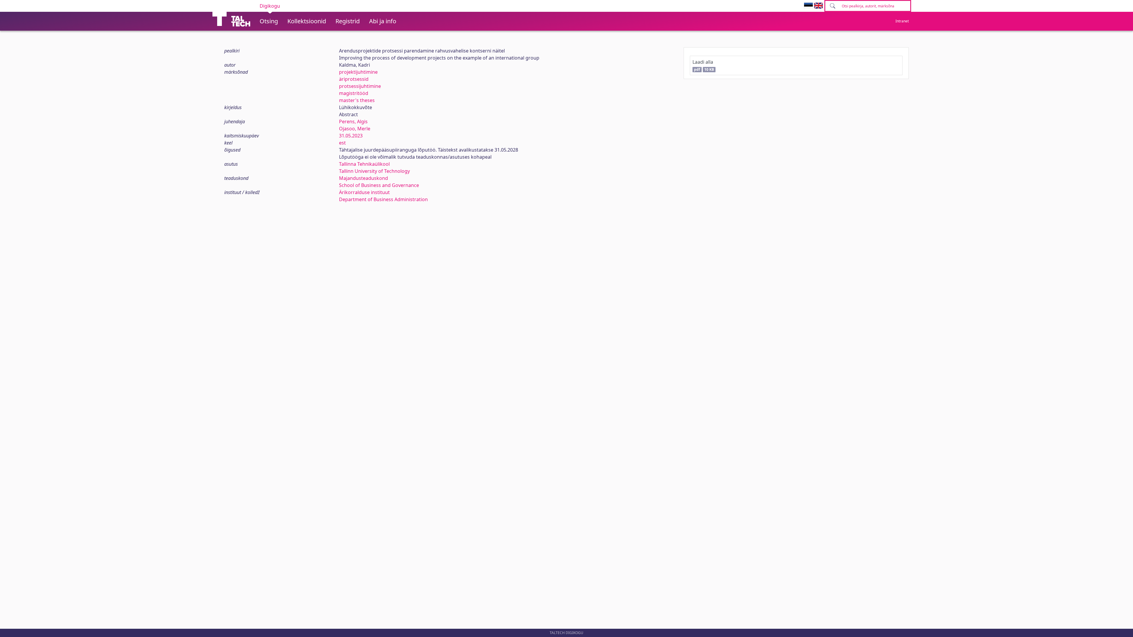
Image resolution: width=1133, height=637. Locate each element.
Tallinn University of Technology (374, 171)
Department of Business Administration (383, 199)
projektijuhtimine (358, 72)
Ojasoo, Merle (354, 128)
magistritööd (353, 93)
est (342, 142)
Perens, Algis (353, 121)
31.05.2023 (351, 135)
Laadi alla (703, 65)
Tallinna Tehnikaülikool (364, 164)
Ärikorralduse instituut (364, 192)
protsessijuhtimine (360, 86)
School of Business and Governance (379, 185)
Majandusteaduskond (363, 178)
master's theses (357, 100)
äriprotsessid (354, 79)
